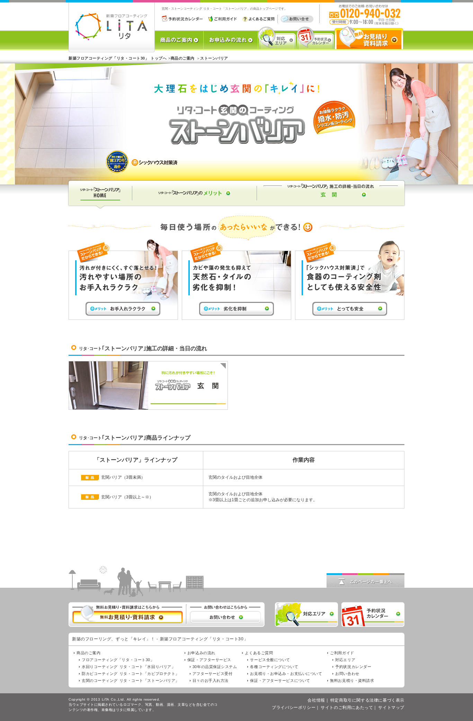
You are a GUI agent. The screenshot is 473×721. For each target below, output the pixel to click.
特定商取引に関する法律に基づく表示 (367, 700)
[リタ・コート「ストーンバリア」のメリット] (194, 206)
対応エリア (345, 660)
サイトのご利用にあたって (347, 707)
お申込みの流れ (201, 653)
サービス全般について (270, 660)
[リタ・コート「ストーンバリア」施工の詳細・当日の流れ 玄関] (331, 206)
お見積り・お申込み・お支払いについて (286, 674)
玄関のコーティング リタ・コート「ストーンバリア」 (130, 680)
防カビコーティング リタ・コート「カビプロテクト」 (130, 674)
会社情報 (316, 700)
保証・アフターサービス (209, 660)
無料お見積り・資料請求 (352, 680)
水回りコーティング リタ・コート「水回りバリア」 (128, 667)
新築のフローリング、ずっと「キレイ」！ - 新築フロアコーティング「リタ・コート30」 (160, 639)
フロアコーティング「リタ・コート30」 (118, 660)
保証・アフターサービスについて (280, 680)
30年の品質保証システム (215, 667)
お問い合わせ (347, 674)
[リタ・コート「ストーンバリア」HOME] (99, 206)
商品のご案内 (88, 653)
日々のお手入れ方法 (211, 680)
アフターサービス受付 (213, 674)
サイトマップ (391, 707)
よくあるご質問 (259, 653)
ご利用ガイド (342, 653)
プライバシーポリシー (293, 707)
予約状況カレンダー (353, 667)
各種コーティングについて (274, 667)
